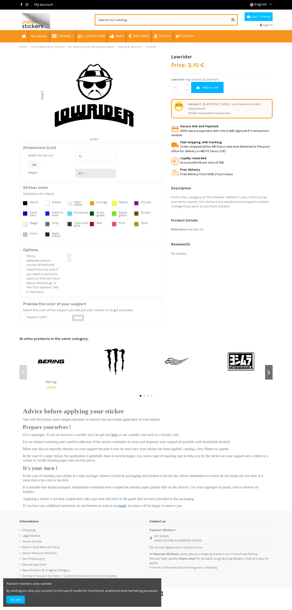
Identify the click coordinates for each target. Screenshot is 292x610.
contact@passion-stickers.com (178, 547)
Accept (15, 600)
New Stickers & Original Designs (46, 570)
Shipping (28, 530)
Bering (51, 382)
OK (34, 165)
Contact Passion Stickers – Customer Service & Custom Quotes (69, 576)
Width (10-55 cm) (40, 155)
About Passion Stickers (39, 553)
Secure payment (34, 564)
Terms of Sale (32, 541)
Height (33, 173)
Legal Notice (31, 536)
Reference (179, 229)
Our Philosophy (33, 559)
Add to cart (210, 87)
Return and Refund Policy (41, 547)
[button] (62, 36)
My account (43, 4)
